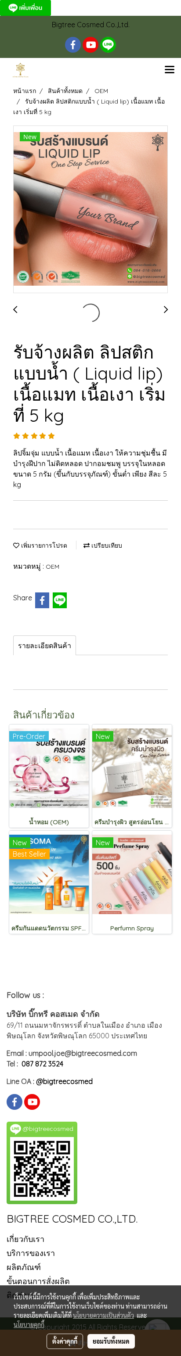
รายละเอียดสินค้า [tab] (44, 645)
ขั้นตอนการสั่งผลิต (38, 1281)
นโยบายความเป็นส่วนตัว (103, 1315)
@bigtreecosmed (64, 1081)
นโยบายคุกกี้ (29, 1324)
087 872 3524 (42, 1063)
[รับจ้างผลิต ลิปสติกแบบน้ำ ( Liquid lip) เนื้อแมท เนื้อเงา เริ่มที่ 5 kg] (90, 210)
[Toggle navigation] (169, 70)
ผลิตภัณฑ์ (24, 1267)
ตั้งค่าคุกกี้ (64, 1341)
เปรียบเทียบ (106, 545)
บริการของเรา (31, 1253)
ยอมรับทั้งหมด (111, 1341)
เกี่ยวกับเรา (25, 1239)
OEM (52, 566)
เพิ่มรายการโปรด (43, 545)
